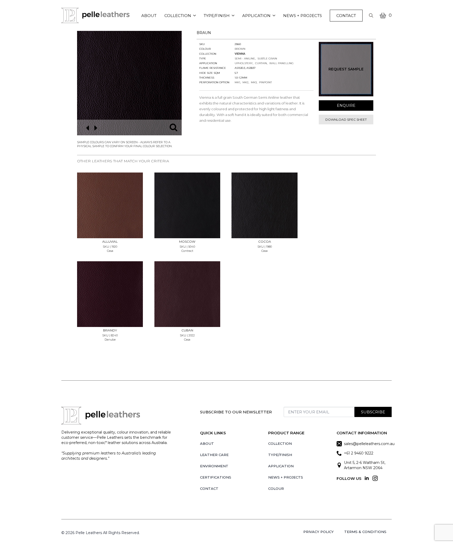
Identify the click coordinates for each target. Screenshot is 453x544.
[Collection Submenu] (195, 15)
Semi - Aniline (245, 58)
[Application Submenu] (275, 15)
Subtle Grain (267, 58)
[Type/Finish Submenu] (234, 15)
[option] (129, 83)
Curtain (261, 63)
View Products (110, 189)
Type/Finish (217, 15)
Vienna (240, 53)
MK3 (254, 82)
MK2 (245, 82)
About (149, 15)
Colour (276, 488)
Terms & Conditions (365, 532)
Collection (177, 15)
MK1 (237, 82)
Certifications (215, 477)
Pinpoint (265, 82)
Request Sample (346, 69)
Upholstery (244, 63)
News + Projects (302, 15)
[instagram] (375, 478)
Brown (240, 49)
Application (256, 15)
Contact (209, 488)
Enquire (346, 105)
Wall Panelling (281, 63)
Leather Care (214, 455)
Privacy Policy (318, 532)
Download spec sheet (346, 119)
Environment (214, 466)
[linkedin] (366, 478)
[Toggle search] (371, 15)
